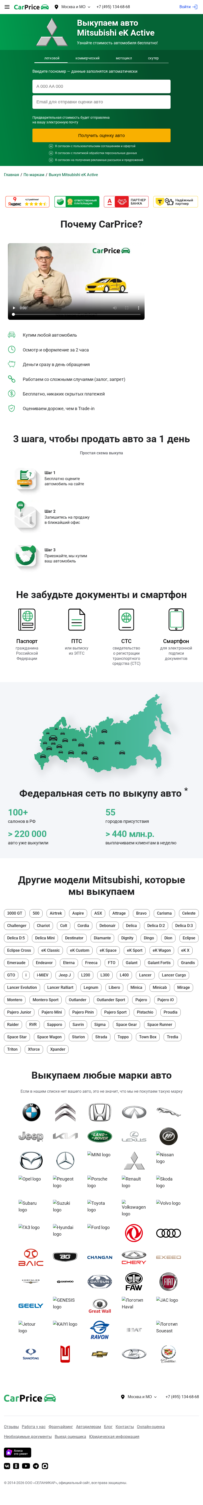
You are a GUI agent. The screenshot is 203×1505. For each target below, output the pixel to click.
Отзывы (11, 1426)
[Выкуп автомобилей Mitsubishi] (136, 1160)
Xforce (34, 1049)
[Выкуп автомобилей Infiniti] (136, 1112)
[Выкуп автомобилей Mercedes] (67, 1160)
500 (36, 913)
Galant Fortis (159, 962)
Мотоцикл (124, 58)
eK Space (108, 950)
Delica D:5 (16, 938)
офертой (129, 146)
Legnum (91, 987)
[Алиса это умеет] (17, 1456)
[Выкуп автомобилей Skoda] (170, 1185)
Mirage (183, 987)
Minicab (160, 987)
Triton (12, 1049)
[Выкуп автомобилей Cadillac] (170, 1354)
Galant (131, 962)
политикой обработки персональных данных (105, 153)
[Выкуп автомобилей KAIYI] (67, 1330)
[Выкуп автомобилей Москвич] (67, 1354)
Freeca (91, 962)
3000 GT (14, 913)
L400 (124, 975)
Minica (136, 987)
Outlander (77, 999)
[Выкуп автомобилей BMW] (33, 1112)
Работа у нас (34, 1426)
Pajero (141, 999)
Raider (13, 1024)
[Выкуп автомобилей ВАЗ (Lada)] (136, 1354)
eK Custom (79, 950)
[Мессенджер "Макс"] (45, 1466)
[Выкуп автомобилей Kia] (67, 1136)
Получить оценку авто (101, 135)
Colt (63, 925)
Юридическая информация (114, 1436)
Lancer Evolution (22, 987)
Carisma (164, 913)
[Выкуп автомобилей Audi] (170, 1233)
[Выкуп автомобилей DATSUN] (101, 1282)
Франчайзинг (61, 1426)
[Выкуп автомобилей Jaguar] (170, 1112)
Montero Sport (45, 999)
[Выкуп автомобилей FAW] (136, 1282)
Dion (168, 938)
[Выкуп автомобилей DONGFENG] (136, 1233)
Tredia (172, 1037)
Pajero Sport (115, 1012)
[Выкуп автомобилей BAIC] (33, 1257)
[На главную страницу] (31, 6)
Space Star (17, 1037)
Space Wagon (49, 1037)
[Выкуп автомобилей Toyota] (101, 1209)
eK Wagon (162, 950)
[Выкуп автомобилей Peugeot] (67, 1185)
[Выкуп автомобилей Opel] (33, 1185)
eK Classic (50, 950)
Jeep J (65, 975)
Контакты (125, 1426)
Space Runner (159, 1024)
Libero (114, 987)
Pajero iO (165, 999)
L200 (85, 975)
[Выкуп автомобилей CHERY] (136, 1257)
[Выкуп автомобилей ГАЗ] (33, 1233)
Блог (108, 1426)
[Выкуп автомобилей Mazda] (33, 1160)
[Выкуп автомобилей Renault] (136, 1185)
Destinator (74, 938)
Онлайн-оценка (151, 1426)
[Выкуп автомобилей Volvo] (170, 1209)
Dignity (127, 938)
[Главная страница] (22, 1397)
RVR (33, 1024)
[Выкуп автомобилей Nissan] (170, 1160)
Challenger (16, 925)
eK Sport (134, 950)
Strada (101, 1037)
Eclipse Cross (19, 950)
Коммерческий (88, 58)
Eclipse (189, 938)
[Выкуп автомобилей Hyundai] (67, 1233)
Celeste (189, 913)
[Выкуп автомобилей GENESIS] (67, 1306)
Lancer (145, 975)
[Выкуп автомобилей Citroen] (67, 1112)
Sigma (100, 1024)
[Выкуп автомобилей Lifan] (170, 1136)
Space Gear (126, 1024)
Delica (131, 925)
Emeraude (16, 962)
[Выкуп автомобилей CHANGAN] (101, 1257)
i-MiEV (42, 975)
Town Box (147, 1037)
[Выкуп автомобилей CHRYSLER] (33, 1282)
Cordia (83, 925)
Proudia (171, 1012)
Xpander (57, 1049)
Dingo (149, 938)
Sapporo (54, 1024)
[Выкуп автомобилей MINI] (101, 1160)
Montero (14, 999)
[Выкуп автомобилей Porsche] (101, 1185)
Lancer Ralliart (60, 987)
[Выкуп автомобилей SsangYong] (33, 1354)
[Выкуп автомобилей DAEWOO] (67, 1282)
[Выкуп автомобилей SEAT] (136, 1330)
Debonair (108, 925)
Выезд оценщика (70, 1436)
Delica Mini (45, 938)
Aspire (78, 913)
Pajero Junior (19, 1012)
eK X (185, 950)
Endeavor (44, 962)
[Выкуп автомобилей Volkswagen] (136, 1209)
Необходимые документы (28, 1436)
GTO (11, 975)
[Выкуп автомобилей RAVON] (101, 1330)
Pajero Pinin (83, 1012)
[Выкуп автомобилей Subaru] (33, 1209)
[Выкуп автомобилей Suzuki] (67, 1209)
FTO (111, 962)
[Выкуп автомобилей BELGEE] (67, 1257)
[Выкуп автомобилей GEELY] (33, 1306)
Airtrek (56, 913)
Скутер (153, 58)
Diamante (102, 938)
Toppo (123, 1037)
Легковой (51, 58)
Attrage (119, 913)
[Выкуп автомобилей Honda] (101, 1112)
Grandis (188, 962)
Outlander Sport (111, 999)
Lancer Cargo (174, 975)
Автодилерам (88, 1426)
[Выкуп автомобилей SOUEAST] (170, 1330)
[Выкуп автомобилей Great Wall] (101, 1306)
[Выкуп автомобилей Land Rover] (101, 1136)
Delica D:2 (156, 925)
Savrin (78, 1024)
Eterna (69, 962)
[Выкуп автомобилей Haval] (136, 1306)
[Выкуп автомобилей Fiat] (170, 1282)
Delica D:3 (184, 925)
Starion (78, 1037)
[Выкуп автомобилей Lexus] (136, 1136)
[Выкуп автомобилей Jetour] (33, 1330)
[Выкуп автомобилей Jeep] (33, 1136)
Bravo (141, 913)
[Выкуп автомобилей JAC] (170, 1306)
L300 (105, 975)
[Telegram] (36, 1466)
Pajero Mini (52, 1012)
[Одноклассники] (16, 1466)
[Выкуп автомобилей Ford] (101, 1233)
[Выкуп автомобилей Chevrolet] (101, 1354)
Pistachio (145, 1012)
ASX (98, 913)
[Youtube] (26, 1466)
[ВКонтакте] (7, 1466)
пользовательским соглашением (96, 146)
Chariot (43, 925)
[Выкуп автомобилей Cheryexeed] (170, 1257)
